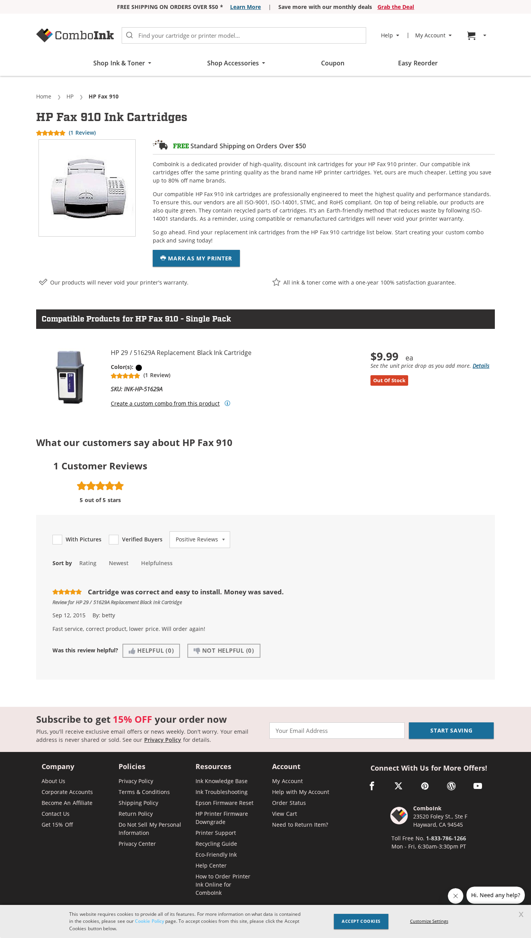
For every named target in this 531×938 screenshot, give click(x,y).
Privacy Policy (162, 739)
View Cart (284, 813)
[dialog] (265, 921)
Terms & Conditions (144, 792)
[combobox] (244, 35)
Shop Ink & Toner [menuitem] (119, 63)
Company (58, 767)
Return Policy (136, 813)
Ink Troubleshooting (222, 792)
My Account (287, 781)
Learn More (245, 7)
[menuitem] (477, 35)
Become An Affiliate (67, 802)
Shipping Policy (138, 802)
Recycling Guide (216, 843)
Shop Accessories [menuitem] (233, 63)
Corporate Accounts (67, 792)
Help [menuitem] (387, 35)
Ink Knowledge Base (222, 781)
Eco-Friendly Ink (216, 854)
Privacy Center (137, 843)
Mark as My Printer (199, 258)
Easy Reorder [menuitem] (417, 63)
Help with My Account (300, 792)
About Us (53, 781)
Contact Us (56, 813)
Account (286, 767)
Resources (213, 767)
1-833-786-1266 (446, 838)
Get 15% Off (57, 824)
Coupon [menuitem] (332, 63)
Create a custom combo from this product (165, 403)
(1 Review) (82, 132)
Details (481, 365)
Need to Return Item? (300, 824)
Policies (132, 767)
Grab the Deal (395, 7)
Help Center (211, 865)
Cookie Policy (149, 921)
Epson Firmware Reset (225, 802)
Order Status (289, 802)
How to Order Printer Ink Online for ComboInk (223, 884)
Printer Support (216, 832)
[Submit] (129, 35)
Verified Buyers (142, 539)
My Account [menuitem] (430, 35)
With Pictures (83, 539)
